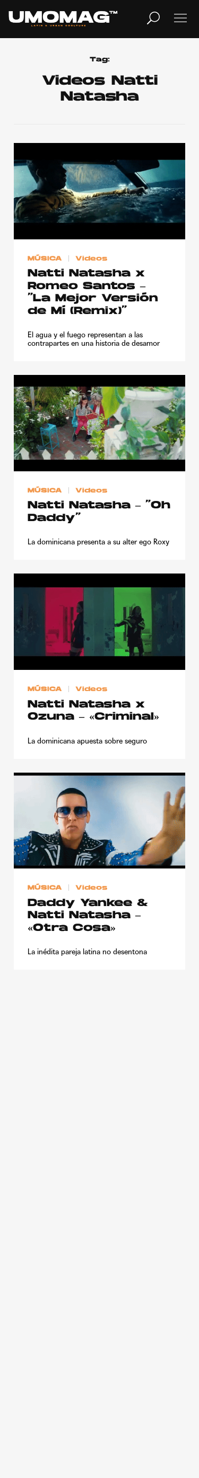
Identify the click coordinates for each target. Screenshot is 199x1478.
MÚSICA (45, 258)
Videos (91, 258)
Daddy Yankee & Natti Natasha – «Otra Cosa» (88, 916)
